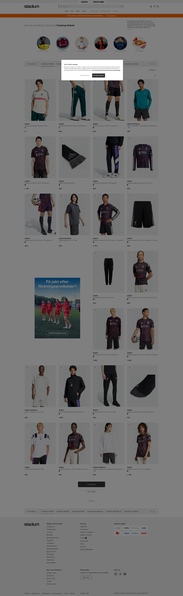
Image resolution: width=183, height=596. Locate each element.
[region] (92, 70)
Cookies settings (84, 75)
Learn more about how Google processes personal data (106, 70)
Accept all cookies (98, 75)
